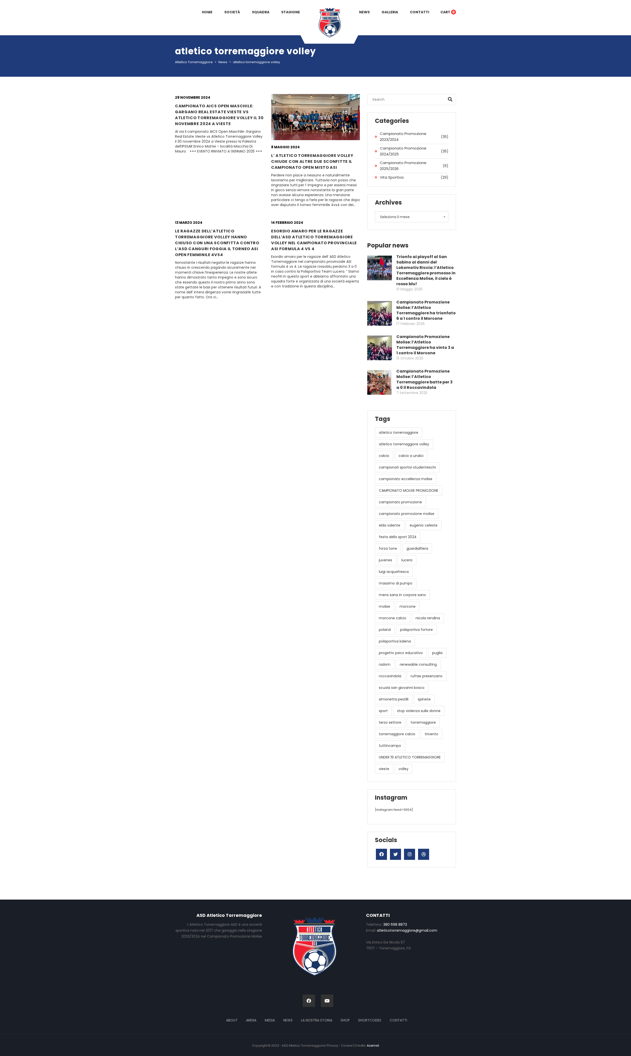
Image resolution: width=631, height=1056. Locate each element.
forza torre (388, 548)
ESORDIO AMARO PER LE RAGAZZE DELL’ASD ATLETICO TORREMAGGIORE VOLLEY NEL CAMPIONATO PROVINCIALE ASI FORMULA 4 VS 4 (314, 240)
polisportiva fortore (416, 629)
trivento (431, 734)
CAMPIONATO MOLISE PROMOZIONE (408, 490)
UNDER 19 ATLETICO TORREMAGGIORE (410, 757)
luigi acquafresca (394, 571)
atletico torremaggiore (398, 432)
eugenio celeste (424, 525)
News (288, 1020)
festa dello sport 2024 (398, 536)
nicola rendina (428, 618)
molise (384, 606)
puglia (437, 652)
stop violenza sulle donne (418, 710)
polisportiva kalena (395, 641)
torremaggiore (423, 722)
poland (385, 629)
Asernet (373, 1045)
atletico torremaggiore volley (404, 444)
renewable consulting (418, 664)
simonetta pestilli (393, 699)
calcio (384, 455)
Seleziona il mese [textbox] (395, 216)
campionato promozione (400, 502)
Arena (251, 1020)
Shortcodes (369, 1020)
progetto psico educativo (401, 652)
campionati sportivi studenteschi (407, 467)
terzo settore (390, 722)
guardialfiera (417, 548)
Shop (345, 1020)
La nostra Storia (316, 1020)
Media (270, 1020)
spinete (424, 699)
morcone (408, 606)
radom (384, 664)
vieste (384, 768)
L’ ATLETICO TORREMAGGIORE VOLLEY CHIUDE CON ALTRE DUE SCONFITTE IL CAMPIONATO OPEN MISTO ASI (312, 161)
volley (403, 768)
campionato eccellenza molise (405, 478)
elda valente (389, 525)
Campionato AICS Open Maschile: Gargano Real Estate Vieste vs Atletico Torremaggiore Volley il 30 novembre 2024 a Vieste (219, 115)
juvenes (385, 560)
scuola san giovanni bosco (401, 687)
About (232, 1020)
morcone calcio (392, 618)
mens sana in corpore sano (402, 594)
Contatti (398, 1020)
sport (383, 710)
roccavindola (390, 676)
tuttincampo (390, 745)
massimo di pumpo (395, 583)
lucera (407, 560)
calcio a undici (411, 455)
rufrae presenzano (426, 676)
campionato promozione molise (406, 513)
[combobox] (411, 216)
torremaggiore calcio (397, 734)
